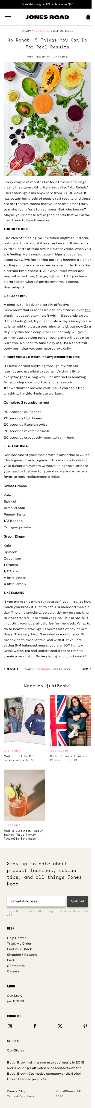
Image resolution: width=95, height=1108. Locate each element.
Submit (78, 901)
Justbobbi (42, 30)
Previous (12, 669)
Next (86, 669)
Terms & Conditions (20, 1096)
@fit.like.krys (45, 187)
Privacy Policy (16, 1090)
